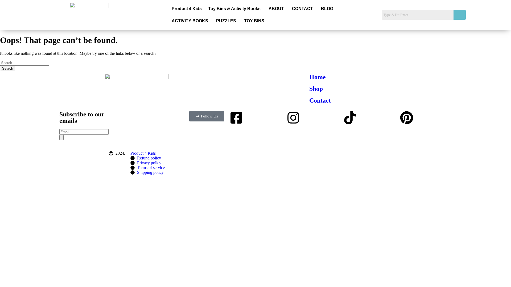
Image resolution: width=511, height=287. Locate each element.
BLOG (327, 8)
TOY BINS (254, 21)
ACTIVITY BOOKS (190, 21)
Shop (316, 88)
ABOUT (276, 8)
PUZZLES (226, 21)
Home (317, 77)
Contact (320, 100)
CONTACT (302, 8)
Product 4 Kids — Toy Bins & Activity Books (216, 8)
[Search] (61, 137)
